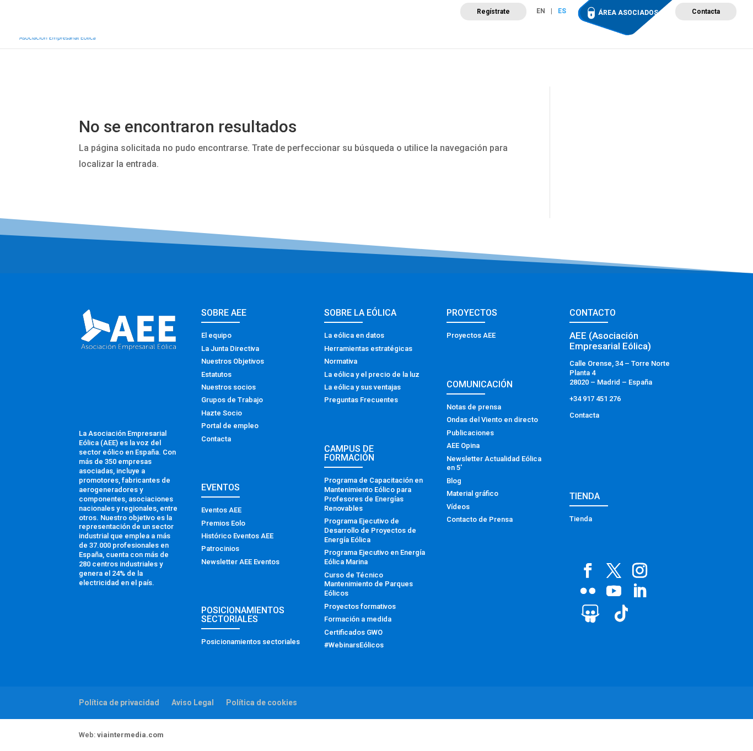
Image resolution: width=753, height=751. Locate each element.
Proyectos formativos (360, 606)
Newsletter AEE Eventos (240, 562)
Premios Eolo (223, 523)
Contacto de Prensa (480, 519)
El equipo (216, 335)
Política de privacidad (119, 702)
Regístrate (493, 11)
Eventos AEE (221, 510)
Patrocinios (220, 548)
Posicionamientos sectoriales (250, 641)
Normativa (340, 361)
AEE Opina (463, 445)
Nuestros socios (228, 387)
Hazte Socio (221, 413)
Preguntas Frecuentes (361, 400)
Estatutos (216, 374)
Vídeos (458, 507)
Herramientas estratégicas (368, 348)
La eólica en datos (354, 335)
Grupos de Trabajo (232, 400)
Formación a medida (357, 619)
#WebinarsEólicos (354, 645)
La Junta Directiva (230, 348)
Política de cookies (261, 702)
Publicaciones (470, 433)
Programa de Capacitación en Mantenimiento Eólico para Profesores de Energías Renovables (373, 494)
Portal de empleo (230, 426)
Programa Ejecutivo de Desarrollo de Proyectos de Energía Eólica (370, 530)
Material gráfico (472, 493)
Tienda (580, 519)
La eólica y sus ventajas (362, 387)
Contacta (706, 11)
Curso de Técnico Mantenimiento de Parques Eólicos (368, 584)
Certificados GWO (353, 632)
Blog (454, 481)
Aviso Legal (192, 702)
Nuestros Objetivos (232, 361)
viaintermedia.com (130, 735)
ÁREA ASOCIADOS (628, 13)
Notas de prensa (474, 407)
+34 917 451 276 (595, 399)
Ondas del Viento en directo (492, 419)
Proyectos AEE (471, 335)
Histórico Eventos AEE (237, 536)
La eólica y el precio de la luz (371, 374)
